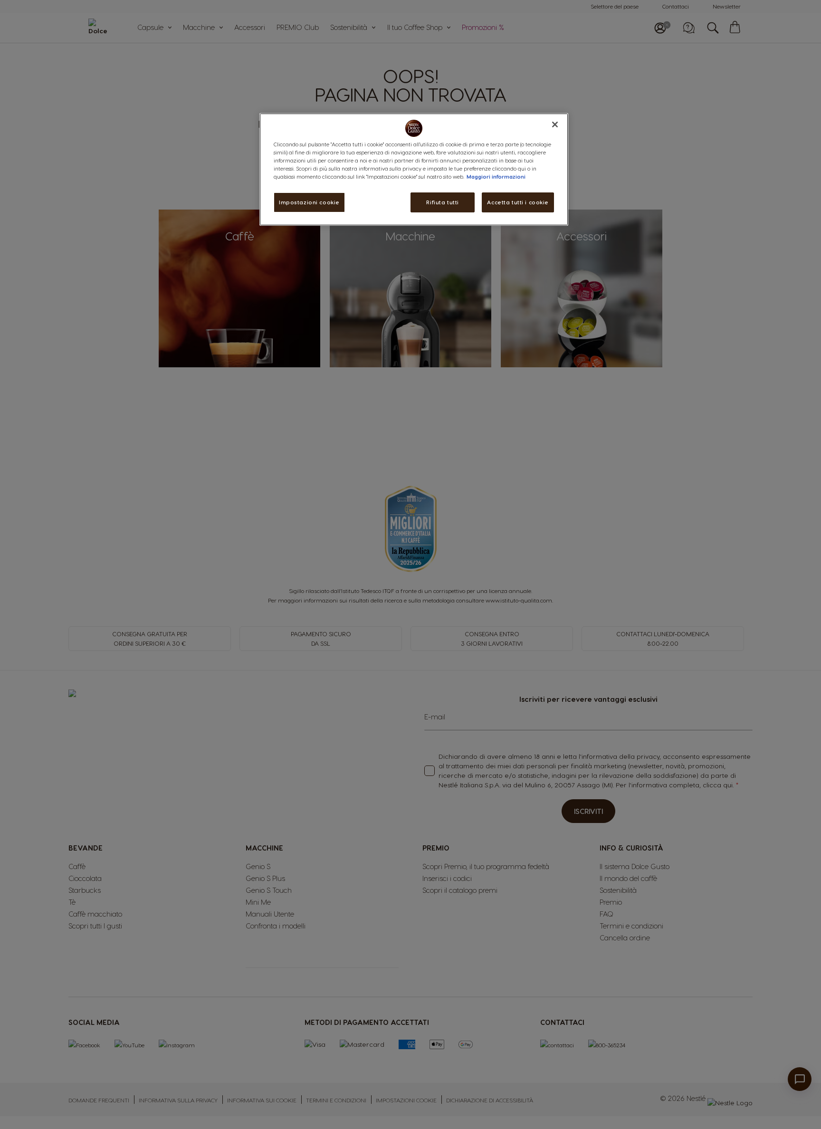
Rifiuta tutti (442, 202)
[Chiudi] (554, 124)
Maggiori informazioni (496, 176)
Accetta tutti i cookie (518, 202)
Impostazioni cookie (309, 202)
